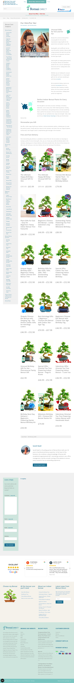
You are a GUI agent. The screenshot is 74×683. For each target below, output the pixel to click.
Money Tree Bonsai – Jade (44, 610)
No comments (24, 25)
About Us (22, 634)
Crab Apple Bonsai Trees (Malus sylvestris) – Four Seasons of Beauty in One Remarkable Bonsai (45, 665)
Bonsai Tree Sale (8, 233)
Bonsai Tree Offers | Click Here (37, 13)
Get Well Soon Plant (8, 287)
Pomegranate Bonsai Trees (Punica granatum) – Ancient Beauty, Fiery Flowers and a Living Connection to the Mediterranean (44, 636)
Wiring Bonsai (7, 160)
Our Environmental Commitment (27, 656)
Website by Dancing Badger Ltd (64, 680)
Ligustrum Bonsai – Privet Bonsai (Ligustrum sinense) (9, 97)
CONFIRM (59, 602)
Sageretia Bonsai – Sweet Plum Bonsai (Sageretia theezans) (8, 42)
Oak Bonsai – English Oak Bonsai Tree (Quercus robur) (9, 132)
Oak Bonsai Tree (24, 594)
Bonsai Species (8, 30)
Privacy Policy (23, 639)
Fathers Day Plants (8, 269)
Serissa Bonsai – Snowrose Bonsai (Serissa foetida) (8, 82)
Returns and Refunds (60, 635)
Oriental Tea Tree (6, 653)
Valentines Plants (8, 276)
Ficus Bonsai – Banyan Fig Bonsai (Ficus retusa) (9, 58)
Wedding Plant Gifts (8, 280)
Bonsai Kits (8, 206)
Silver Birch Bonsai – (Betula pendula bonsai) (8, 139)
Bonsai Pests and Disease (9, 183)
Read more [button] (29, 574)
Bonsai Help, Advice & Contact (37, 1)
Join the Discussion (32, 25)
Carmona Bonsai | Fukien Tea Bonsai (45, 604)
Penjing (7, 221)
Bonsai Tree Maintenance (9, 152)
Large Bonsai (9, 209)
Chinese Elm (13, 644)
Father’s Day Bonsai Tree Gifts (27, 651)
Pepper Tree (15, 650)
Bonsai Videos (7, 177)
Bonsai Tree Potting (8, 171)
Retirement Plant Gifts (8, 284)
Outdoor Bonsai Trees (9, 218)
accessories (59, 85)
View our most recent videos (27, 598)
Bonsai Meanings (8, 149)
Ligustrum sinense (43, 601)
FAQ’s (22, 635)
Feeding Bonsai (8, 164)
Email (6, 527)
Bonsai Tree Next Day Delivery (8, 188)
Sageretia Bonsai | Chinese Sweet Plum (44, 597)
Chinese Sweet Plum (11, 648)
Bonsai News (8, 300)
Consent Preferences (25, 680)
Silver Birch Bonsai (25, 592)
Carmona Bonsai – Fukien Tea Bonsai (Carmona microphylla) (9, 51)
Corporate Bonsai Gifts (25, 648)
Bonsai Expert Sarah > (40, 465)
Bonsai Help (8, 180)
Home (4, 18)
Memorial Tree (8, 248)
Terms (48, 1)
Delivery (57, 634)
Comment (7, 495)
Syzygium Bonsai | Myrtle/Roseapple (43, 615)
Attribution (23, 646)
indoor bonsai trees (7, 636)
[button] (70, 568)
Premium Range (6, 639)
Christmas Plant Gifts (8, 265)
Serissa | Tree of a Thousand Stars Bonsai (45, 607)
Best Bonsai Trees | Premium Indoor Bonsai (8, 201)
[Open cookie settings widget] (2, 680)
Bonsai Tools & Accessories (9, 229)
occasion (58, 79)
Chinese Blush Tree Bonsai (44, 599)
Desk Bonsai (8, 211)
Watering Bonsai (8, 167)
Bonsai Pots (8, 174)
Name (6, 519)
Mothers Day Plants (9, 273)
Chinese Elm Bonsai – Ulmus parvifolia (8, 34)
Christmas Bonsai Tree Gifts (26, 649)
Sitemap (22, 644)
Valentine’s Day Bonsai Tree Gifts (28, 655)
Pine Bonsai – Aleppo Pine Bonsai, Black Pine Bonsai (9, 121)
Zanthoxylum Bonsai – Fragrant (45, 594)
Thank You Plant (8, 291)
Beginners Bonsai (7, 192)
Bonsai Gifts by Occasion (15, 18)
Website (6, 536)
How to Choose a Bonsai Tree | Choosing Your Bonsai (8, 296)
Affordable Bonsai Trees (9, 214)
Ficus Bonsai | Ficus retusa (44, 612)
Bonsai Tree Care (7, 145)
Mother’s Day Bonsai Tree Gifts (27, 653)
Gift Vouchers (23, 658)
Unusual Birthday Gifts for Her (9, 256)
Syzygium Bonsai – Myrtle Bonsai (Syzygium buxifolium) (8, 66)
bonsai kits (9, 657)
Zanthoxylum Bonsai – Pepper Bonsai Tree (9, 74)
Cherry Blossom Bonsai (26, 596)
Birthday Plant (25, 18)
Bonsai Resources (24, 642)
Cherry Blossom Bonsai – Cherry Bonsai (8, 105)
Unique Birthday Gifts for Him (9, 261)
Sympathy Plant (8, 251)
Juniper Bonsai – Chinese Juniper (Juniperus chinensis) (8, 114)
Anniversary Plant (8, 244)
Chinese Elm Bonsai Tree (44, 592)
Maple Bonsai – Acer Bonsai (9, 126)
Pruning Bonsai (8, 156)
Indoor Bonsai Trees (9, 196)
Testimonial (23, 641)
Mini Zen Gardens (8, 224)
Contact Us (58, 632)
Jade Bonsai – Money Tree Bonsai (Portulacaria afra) (9, 90)
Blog (25, 1)
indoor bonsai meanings (49, 116)
